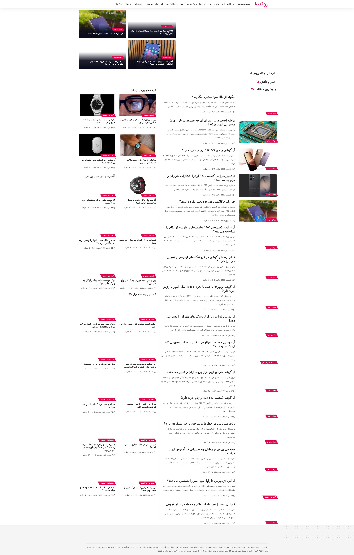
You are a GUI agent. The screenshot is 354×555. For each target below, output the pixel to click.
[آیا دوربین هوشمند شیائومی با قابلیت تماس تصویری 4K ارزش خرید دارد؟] (258, 354)
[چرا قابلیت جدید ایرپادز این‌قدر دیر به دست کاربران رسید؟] (97, 225)
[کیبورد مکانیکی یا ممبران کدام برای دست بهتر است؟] (137, 473)
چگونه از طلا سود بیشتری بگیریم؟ (213, 97)
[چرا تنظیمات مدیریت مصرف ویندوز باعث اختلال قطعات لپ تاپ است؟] (137, 349)
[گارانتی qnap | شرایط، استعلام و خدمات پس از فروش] (258, 514)
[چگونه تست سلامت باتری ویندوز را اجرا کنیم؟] (137, 309)
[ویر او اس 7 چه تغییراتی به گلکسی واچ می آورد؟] (137, 266)
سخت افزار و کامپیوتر (269, 362)
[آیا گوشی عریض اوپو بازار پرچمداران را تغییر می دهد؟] (258, 381)
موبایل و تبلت (167, 26)
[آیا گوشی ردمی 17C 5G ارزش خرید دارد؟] (258, 159)
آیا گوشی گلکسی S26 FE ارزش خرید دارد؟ (207, 397)
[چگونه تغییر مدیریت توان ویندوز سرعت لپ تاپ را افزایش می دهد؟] (97, 309)
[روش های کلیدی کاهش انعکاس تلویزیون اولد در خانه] (137, 390)
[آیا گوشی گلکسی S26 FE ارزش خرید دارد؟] (258, 407)
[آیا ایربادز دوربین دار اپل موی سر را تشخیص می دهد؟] (258, 488)
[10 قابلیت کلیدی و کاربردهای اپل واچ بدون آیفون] (97, 185)
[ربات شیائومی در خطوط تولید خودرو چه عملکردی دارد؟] (258, 433)
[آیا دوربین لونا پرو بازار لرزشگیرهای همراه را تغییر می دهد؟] (258, 326)
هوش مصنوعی (271, 141)
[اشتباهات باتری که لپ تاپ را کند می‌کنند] (97, 390)
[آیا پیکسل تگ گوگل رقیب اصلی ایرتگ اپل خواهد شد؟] (97, 145)
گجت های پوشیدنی (270, 497)
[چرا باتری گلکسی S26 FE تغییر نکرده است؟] (258, 211)
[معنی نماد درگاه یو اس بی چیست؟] (97, 349)
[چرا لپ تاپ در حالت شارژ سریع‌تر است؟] (137, 430)
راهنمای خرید (118, 57)
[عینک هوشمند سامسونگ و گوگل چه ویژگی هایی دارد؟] (97, 266)
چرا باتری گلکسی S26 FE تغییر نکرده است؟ (105, 33)
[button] (87, 4)
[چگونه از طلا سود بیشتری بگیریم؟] (258, 104)
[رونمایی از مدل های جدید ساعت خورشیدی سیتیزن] (137, 145)
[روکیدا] (261, 4)
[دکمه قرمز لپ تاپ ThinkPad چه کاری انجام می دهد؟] (97, 473)
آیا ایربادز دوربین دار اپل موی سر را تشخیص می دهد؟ (201, 480)
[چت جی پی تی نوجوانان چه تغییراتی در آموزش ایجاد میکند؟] (258, 461)
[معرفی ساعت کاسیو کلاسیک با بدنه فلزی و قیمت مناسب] (97, 105)
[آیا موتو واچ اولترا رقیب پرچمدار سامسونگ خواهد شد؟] (137, 185)
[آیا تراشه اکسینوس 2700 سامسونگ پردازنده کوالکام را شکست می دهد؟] (258, 239)
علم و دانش (267, 81)
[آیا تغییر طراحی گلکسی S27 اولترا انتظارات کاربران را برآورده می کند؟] (258, 185)
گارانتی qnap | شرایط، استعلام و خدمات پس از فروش (200, 504)
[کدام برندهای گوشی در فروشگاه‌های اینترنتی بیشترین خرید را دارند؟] (258, 268)
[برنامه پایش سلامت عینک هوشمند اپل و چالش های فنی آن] (137, 105)
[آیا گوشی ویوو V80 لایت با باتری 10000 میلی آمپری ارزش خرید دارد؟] (258, 298)
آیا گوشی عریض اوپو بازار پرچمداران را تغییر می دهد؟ (201, 372)
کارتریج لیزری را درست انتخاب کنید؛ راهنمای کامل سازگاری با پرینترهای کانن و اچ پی (98, 447)
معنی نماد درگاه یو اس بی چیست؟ (99, 364)
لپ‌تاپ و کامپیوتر (264, 73)
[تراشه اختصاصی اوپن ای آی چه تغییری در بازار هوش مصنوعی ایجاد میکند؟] (258, 132)
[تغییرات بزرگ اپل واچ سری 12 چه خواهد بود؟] (137, 225)
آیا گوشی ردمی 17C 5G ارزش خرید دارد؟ (208, 150)
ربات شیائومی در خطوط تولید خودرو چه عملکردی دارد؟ (199, 423)
